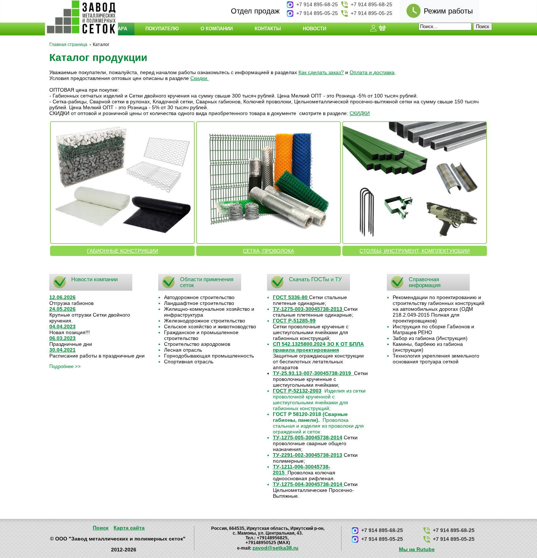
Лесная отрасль (183, 350)
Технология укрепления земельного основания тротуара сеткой (436, 358)
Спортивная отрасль (188, 361)
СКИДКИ (360, 113)
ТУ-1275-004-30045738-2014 (307, 484)
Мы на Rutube (417, 549)
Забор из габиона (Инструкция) (430, 338)
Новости (314, 28)
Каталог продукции (98, 57)
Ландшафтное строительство (199, 303)
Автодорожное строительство (199, 297)
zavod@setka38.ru (275, 548)
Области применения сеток (206, 282)
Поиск (100, 528)
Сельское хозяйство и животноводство (210, 326)
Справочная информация (425, 282)
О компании (217, 28)
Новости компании (94, 279)
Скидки (198, 78)
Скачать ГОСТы (309, 279)
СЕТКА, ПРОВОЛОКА (268, 251)
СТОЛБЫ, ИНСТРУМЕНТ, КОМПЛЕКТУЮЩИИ (414, 251)
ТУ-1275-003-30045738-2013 (307, 309)
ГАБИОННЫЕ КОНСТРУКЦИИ (122, 251)
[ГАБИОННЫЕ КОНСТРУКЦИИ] (122, 182)
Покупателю (162, 28)
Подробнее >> (65, 366)
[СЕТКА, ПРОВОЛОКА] (268, 182)
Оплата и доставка (372, 72)
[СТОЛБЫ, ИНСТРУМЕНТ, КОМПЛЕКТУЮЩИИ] (414, 182)
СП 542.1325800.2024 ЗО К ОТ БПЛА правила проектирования (318, 347)
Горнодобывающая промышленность (209, 356)
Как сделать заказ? (321, 72)
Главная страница (68, 44)
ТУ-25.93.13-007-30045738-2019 (312, 373)
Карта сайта (129, 528)
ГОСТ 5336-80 (290, 297)
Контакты (268, 28)
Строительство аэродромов (197, 344)
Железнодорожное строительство (204, 321)
